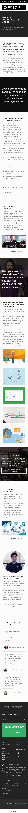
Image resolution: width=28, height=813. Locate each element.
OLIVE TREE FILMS (9, 803)
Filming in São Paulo (20, 747)
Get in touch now (14, 732)
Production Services (20, 744)
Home (3, 714)
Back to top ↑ (6, 707)
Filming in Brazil (19, 756)
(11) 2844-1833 (6, 795)
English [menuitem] (5, 1)
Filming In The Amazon (21, 749)
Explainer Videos (5, 751)
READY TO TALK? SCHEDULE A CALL (15, 605)
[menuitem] (4, 1)
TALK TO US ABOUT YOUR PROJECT (15, 470)
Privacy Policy (18, 714)
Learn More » (19, 775)
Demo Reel (10, 714)
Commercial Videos (6, 744)
